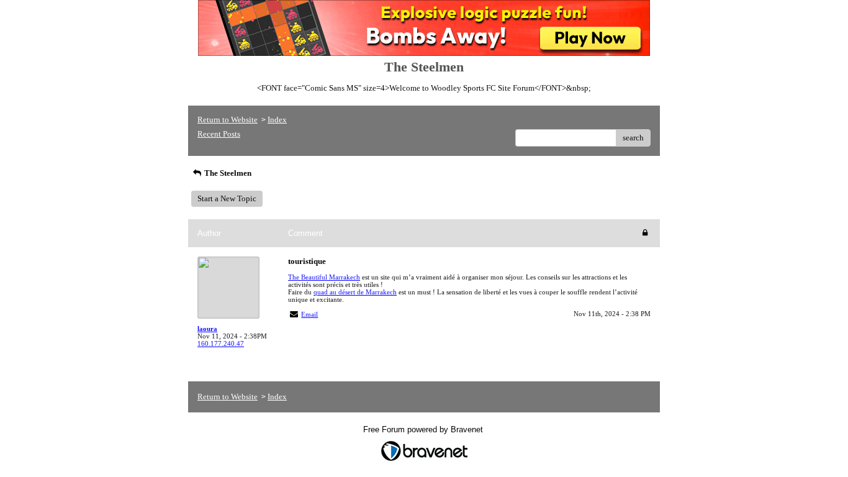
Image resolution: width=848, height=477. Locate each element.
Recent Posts (218, 134)
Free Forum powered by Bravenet (424, 429)
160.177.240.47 (220, 343)
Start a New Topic (226, 198)
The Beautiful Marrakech (324, 277)
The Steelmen (226, 173)
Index (277, 119)
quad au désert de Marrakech (355, 292)
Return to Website (227, 119)
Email (309, 314)
